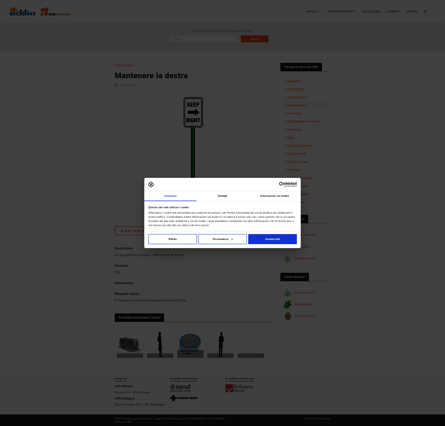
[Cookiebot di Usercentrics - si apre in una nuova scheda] (281, 184)
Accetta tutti (272, 239)
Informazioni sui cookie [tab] (274, 195)
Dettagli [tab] (222, 195)
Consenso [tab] (170, 195)
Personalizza (220, 239)
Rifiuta (173, 239)
